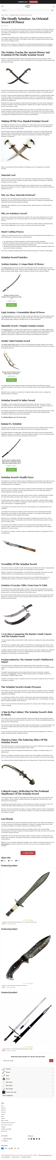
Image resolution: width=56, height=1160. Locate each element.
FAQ (2, 1105)
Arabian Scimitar (8, 267)
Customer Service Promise (8, 1122)
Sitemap (3, 1127)
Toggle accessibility (6, 1129)
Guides (3, 1118)
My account (4, 1131)
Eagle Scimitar (7, 316)
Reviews (3, 1110)
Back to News (29, 853)
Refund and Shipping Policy (45, 1155)
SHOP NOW (33, 2)
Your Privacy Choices (6, 1124)
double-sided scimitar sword (11, 344)
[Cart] (53, 6)
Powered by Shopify (26, 1157)
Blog (2, 1116)
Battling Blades (8, 417)
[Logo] (28, 6)
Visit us (3, 1114)
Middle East (13, 673)
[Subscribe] (51, 1060)
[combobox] (28, 10)
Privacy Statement (5, 1157)
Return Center (4, 1120)
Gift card (3, 1112)
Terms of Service (15, 1157)
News (6, 15)
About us (3, 1107)
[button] (26, 920)
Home (2, 15)
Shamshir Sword (8, 329)
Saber (5, 404)
